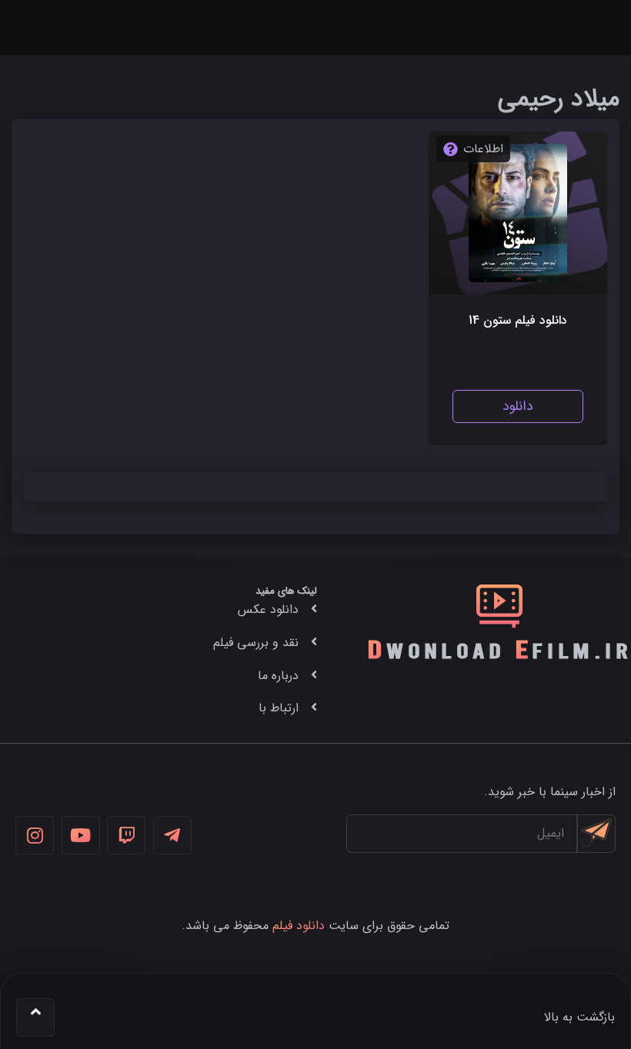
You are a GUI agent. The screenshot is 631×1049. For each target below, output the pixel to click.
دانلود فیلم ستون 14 (518, 320)
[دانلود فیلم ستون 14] (518, 213)
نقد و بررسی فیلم (256, 642)
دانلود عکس (268, 609)
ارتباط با (279, 708)
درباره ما (278, 675)
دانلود (517, 406)
